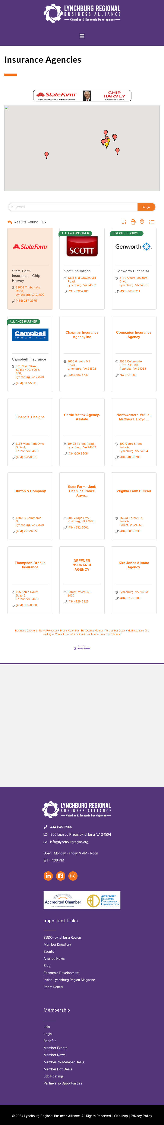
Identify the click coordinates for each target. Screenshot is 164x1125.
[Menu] (82, 36)
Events (49, 952)
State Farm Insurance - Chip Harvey (26, 275)
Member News (55, 1055)
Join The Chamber (111, 634)
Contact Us (61, 634)
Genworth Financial (132, 271)
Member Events (55, 1048)
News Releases (48, 630)
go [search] (148, 207)
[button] (117, 151)
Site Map (121, 1116)
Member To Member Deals (110, 630)
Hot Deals (87, 630)
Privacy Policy (141, 1116)
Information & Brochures (84, 634)
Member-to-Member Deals (64, 1062)
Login (48, 1034)
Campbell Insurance (29, 359)
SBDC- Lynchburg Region (62, 937)
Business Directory (26, 630)
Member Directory (57, 945)
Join (47, 1027)
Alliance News (54, 959)
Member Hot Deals (58, 1069)
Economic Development (62, 973)
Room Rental (53, 987)
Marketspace (135, 630)
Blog (47, 966)
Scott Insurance (77, 271)
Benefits (50, 1041)
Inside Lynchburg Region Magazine (69, 980)
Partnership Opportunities (63, 1083)
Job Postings (54, 1076)
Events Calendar (69, 630)
